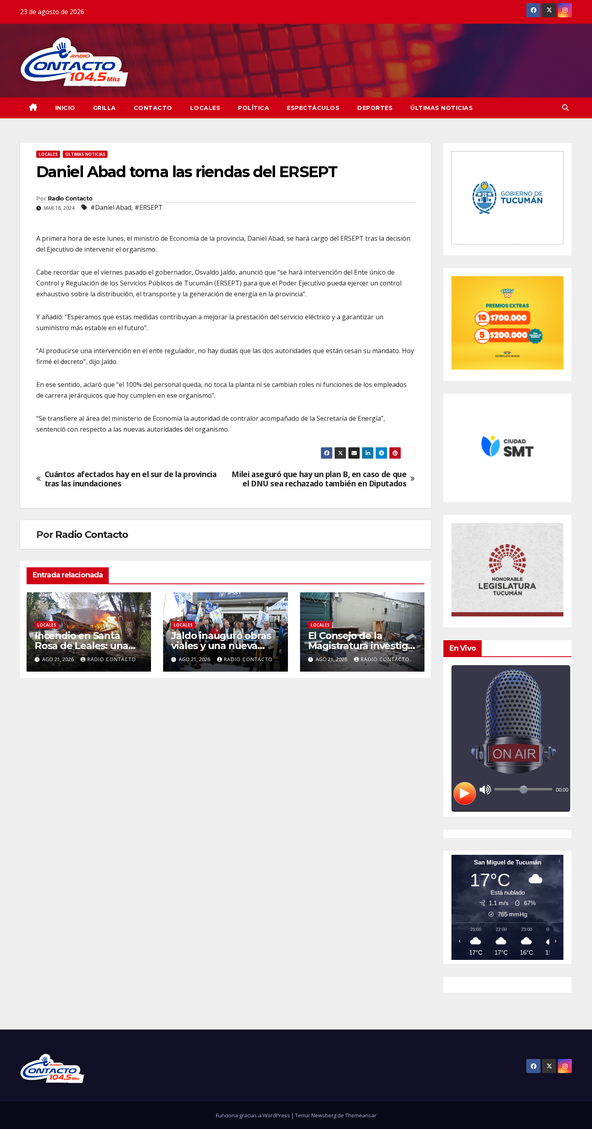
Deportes (375, 108)
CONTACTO (153, 108)
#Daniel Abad (110, 207)
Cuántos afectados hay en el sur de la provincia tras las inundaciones (131, 478)
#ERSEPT (149, 207)
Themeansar (361, 1115)
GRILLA (104, 108)
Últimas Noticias (441, 108)
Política (253, 108)
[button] (565, 107)
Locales (205, 108)
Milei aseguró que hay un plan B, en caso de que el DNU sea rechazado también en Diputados (319, 478)
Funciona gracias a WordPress (253, 1115)
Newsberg (323, 1115)
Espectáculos (313, 108)
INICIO (65, 108)
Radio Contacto (70, 198)
